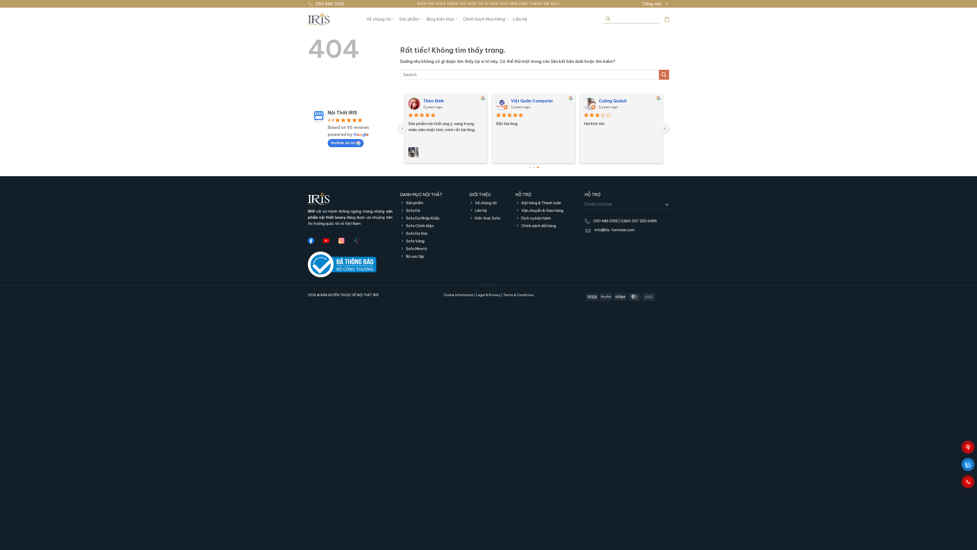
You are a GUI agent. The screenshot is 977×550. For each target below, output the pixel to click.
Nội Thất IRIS (342, 113)
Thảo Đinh (433, 100)
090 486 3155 (329, 3)
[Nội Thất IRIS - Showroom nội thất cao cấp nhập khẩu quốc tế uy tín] (333, 19)
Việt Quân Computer (532, 100)
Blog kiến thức (441, 19)
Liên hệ (520, 19)
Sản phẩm (409, 19)
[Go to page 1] (534, 167)
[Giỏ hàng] (667, 19)
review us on (343, 142)
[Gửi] (608, 19)
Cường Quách (613, 100)
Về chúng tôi (378, 19)
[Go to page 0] (529, 167)
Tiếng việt (652, 3)
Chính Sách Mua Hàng (484, 19)
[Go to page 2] (538, 167)
